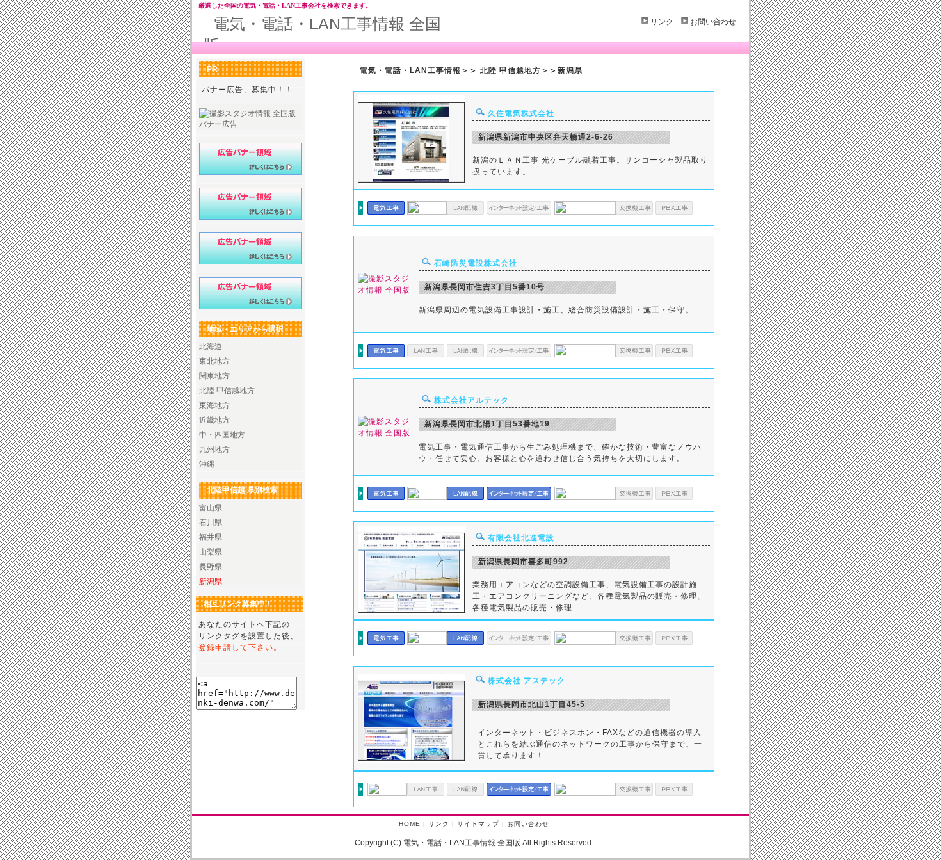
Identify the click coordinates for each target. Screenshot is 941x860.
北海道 (210, 346)
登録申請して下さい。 (240, 647)
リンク (661, 21)
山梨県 (210, 552)
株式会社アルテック (471, 400)
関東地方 (214, 375)
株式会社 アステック (526, 680)
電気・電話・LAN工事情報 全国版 (322, 34)
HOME (410, 823)
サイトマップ (478, 823)
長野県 (210, 566)
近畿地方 (214, 420)
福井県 (210, 537)
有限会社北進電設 (521, 537)
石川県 (210, 522)
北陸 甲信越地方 (227, 390)
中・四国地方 (222, 434)
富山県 (210, 507)
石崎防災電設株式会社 (475, 263)
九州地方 (214, 449)
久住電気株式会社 (521, 113)
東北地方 (214, 361)
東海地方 (214, 405)
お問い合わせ (713, 21)
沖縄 (206, 464)
